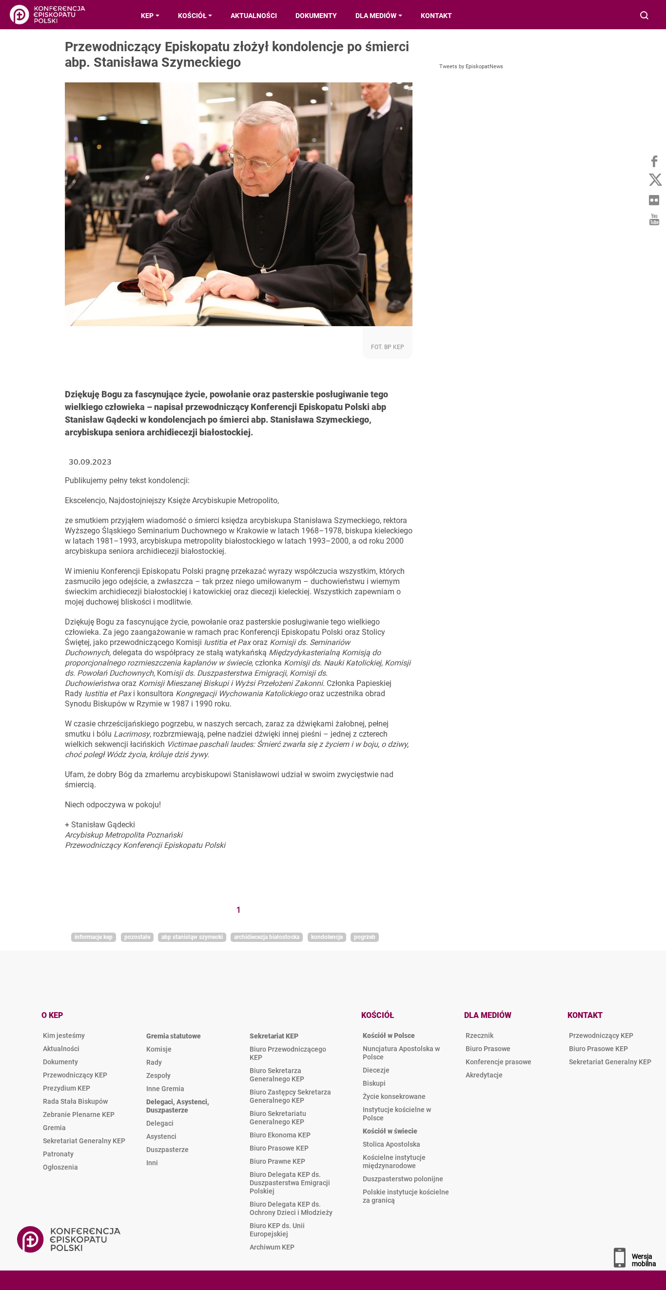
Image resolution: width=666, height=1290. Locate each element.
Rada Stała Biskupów (75, 1101)
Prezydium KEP (66, 1088)
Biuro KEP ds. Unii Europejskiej (277, 1230)
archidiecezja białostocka (266, 937)
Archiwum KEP (272, 1247)
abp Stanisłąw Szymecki (192, 937)
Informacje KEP (94, 937)
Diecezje (376, 1070)
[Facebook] (654, 161)
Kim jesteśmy (64, 1035)
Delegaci (160, 1123)
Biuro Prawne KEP (277, 1161)
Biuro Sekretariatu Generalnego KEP (278, 1118)
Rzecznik (479, 1035)
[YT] (654, 219)
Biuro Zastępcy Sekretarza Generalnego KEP (290, 1096)
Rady (154, 1062)
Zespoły (158, 1075)
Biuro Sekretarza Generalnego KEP (277, 1075)
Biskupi (374, 1083)
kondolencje (327, 937)
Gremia (54, 1128)
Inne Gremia (165, 1089)
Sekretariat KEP (274, 1036)
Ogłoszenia (60, 1167)
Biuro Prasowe (488, 1049)
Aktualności (61, 1049)
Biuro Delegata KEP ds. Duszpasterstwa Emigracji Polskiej (290, 1183)
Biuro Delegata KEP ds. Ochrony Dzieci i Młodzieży (291, 1208)
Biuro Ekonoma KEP (280, 1135)
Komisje (159, 1049)
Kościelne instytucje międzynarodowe (394, 1161)
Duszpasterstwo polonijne (403, 1179)
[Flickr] (654, 200)
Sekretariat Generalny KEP (84, 1141)
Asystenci (161, 1136)
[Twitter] (654, 180)
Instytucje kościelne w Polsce (397, 1114)
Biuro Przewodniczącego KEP (288, 1053)
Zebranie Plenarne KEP (79, 1114)
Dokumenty (60, 1062)
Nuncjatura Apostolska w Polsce (401, 1053)
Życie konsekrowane (394, 1096)
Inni (152, 1163)
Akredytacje (484, 1075)
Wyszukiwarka (645, 16)
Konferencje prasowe (498, 1062)
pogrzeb (364, 937)
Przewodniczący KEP (75, 1075)
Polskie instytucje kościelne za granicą (406, 1196)
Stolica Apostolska (391, 1144)
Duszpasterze (167, 1149)
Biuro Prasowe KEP (279, 1148)
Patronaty (58, 1154)
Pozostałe (137, 937)
